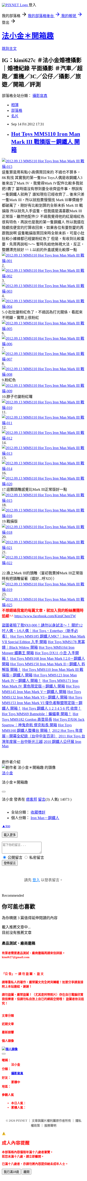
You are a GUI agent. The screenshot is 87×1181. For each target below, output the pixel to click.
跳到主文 (9, 49)
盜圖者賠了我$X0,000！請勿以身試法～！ (36, 625)
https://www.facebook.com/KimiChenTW (45, 616)
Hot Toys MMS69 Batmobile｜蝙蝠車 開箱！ (37, 714)
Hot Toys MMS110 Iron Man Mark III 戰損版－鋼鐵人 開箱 (45, 142)
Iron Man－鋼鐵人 (45, 818)
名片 (15, 116)
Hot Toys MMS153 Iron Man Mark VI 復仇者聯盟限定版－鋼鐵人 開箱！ (42, 702)
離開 (26, 1172)
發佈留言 (10, 863)
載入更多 (10, 835)
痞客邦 (31, 799)
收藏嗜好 (38, 812)
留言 (41, 799)
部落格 (16, 110)
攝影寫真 (39, 96)
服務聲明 (50, 1125)
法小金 (7, 773)
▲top (6, 826)
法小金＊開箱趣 (28, 36)
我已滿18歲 (11, 1172)
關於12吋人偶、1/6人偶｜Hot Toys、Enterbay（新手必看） (42, 630)
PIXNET (21, 1120)
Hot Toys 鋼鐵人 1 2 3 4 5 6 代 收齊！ (51, 708)
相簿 (15, 105)
